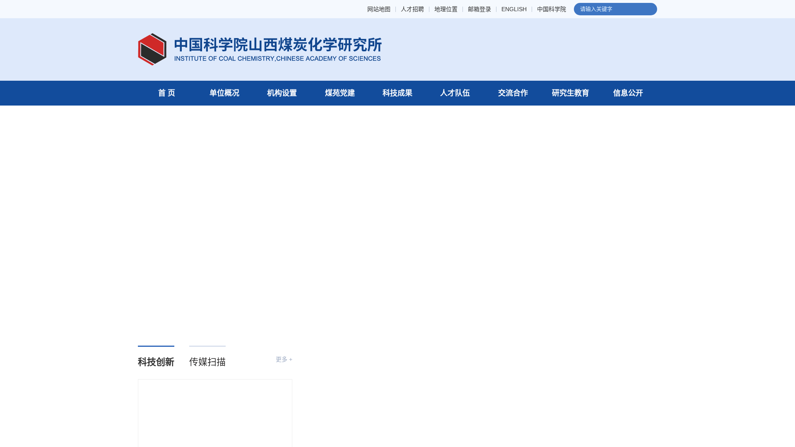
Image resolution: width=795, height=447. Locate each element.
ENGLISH (514, 9)
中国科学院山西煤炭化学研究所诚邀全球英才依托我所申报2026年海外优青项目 (577, 417)
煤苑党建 (340, 93)
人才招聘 (412, 9)
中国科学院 (551, 9)
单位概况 (224, 93)
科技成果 (397, 93)
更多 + (284, 359)
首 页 (166, 93)
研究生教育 (570, 93)
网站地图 (378, 9)
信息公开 (628, 93)
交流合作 (513, 93)
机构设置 (282, 93)
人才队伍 (455, 93)
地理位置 (446, 9)
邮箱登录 (479, 9)
